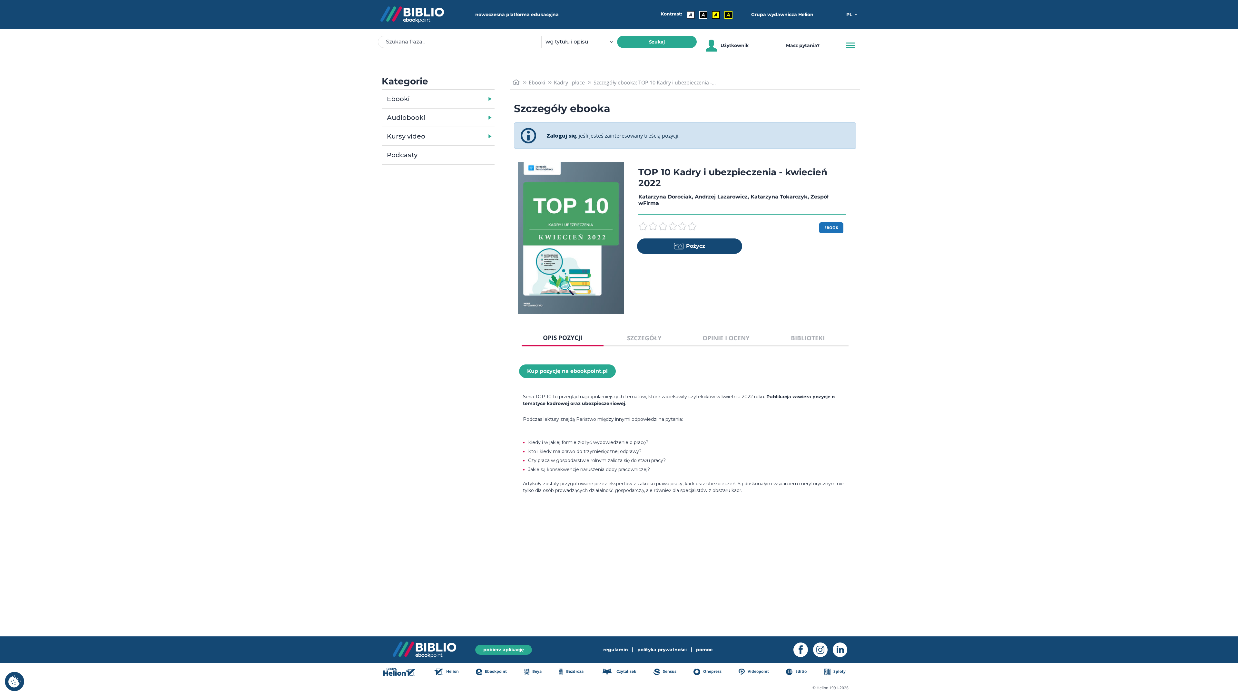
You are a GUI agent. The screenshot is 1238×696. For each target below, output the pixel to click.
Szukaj (657, 42)
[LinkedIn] (842, 650)
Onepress (712, 671)
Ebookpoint (495, 671)
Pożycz (695, 246)
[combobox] (583, 42)
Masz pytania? (803, 45)
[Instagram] (823, 650)
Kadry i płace (569, 82)
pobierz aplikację (503, 649)
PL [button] (849, 14)
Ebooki (398, 99)
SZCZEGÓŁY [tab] (644, 338)
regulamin (615, 649)
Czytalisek (625, 671)
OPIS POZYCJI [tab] (562, 337)
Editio (800, 671)
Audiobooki (406, 117)
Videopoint (758, 671)
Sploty (839, 671)
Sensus (669, 671)
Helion (452, 671)
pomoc (704, 649)
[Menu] (850, 45)
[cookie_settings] (14, 681)
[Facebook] (803, 650)
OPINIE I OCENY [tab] (726, 338)
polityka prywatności (662, 649)
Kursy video (406, 136)
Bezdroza (574, 671)
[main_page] (516, 82)
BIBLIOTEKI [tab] (808, 338)
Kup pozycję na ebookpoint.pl (567, 371)
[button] (455, 99)
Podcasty (402, 155)
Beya (536, 671)
